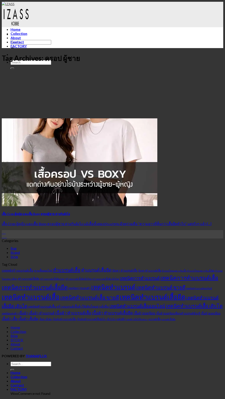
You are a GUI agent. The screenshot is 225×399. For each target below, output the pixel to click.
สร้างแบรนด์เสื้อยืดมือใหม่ (78, 278)
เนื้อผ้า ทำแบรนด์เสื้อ (73, 313)
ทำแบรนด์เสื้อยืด (96, 270)
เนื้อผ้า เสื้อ (10, 319)
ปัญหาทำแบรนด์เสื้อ (149, 270)
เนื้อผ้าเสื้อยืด (45, 319)
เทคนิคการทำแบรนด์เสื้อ (189, 277)
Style (14, 257)
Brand (15, 252)
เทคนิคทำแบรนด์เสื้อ (31, 297)
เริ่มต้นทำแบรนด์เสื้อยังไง (91, 319)
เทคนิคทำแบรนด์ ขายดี (160, 287)
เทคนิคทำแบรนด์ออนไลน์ (199, 288)
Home (15, 29)
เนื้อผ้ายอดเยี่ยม (211, 313)
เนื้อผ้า (23, 313)
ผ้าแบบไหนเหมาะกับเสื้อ (174, 270)
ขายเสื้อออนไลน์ (43, 270)
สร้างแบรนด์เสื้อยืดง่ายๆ (52, 278)
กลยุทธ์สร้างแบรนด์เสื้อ (17, 270)
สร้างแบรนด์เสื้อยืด (29, 278)
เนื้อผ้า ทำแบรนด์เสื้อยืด (112, 313)
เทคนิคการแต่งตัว (79, 288)
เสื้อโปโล (111, 319)
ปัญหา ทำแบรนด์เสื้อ (125, 270)
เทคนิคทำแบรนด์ (113, 287)
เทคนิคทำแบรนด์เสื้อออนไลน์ (137, 306)
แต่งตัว (121, 319)
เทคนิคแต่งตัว (10, 313)
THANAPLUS (36, 356)
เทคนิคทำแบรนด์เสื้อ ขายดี (89, 297)
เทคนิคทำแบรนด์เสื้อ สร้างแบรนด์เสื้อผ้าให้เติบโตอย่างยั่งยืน (68, 306)
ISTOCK (17, 340)
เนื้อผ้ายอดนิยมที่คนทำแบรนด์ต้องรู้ (178, 313)
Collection (19, 33)
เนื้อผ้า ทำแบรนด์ (41, 313)
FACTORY (19, 46)
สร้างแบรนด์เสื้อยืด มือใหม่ (105, 278)
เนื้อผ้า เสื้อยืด (28, 319)
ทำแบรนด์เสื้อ (66, 270)
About (16, 38)
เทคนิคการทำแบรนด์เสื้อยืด (35, 287)
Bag (14, 248)
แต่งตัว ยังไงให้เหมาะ (137, 319)
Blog (14, 336)
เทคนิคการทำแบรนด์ (140, 278)
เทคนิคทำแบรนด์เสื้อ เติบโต (194, 306)
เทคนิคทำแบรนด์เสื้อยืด (152, 297)
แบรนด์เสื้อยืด (168, 319)
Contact (17, 42)
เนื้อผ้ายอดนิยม (144, 313)
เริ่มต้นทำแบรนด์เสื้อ (64, 319)
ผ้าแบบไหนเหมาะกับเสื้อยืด (201, 270)
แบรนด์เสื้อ (154, 319)
